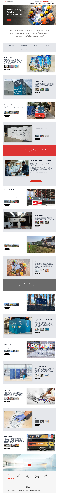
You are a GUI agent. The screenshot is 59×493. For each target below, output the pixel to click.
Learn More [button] (7, 69)
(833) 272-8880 (11, 476)
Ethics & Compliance (19, 478)
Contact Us (18, 477)
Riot (44, 476)
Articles (27, 476)
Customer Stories (28, 477)
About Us (18, 475)
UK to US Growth (28, 487)
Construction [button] (48, 3)
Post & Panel (35, 45)
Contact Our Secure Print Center (36, 181)
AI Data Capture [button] (32, 3)
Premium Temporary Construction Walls (35, 46)
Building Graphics (11, 46)
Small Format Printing (35, 49)
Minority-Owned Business (20, 482)
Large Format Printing (24, 49)
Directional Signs (23, 46)
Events (26, 479)
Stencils (47, 46)
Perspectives (27, 483)
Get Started (45, 1)
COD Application (37, 475)
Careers (18, 476)
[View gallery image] (6, 66)
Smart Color (47, 45)
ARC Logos (27, 475)
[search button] (54, 1)
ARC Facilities (45, 475)
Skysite (44, 477)
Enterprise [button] (40, 3)
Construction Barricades (11, 49)
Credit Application (37, 476)
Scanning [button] (44, 3)
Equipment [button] (53, 3)
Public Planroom (28, 485)
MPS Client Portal (37, 477)
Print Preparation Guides (29, 484)
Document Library (28, 478)
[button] (8, 478)
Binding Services (11, 45)
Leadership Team (19, 481)
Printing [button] (36, 3)
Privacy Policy (34, 490)
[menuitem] (32, 3)
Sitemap (27, 486)
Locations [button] (41, 1)
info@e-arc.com (11, 477)
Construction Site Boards (23, 45)
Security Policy (38, 490)
